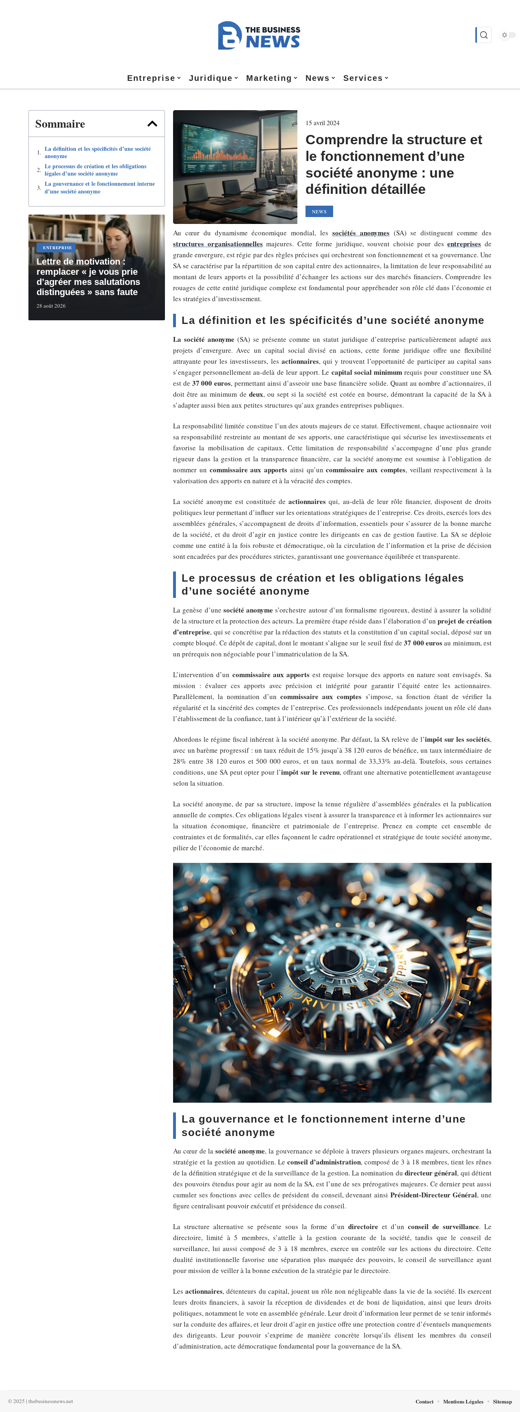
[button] (152, 123)
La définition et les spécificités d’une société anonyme (98, 152)
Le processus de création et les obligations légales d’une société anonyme (95, 170)
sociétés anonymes (361, 233)
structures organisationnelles (218, 244)
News (319, 211)
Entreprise (57, 247)
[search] (483, 35)
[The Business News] (260, 35)
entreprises (464, 244)
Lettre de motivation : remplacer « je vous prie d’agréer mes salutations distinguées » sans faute (88, 276)
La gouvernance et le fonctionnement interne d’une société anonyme (100, 187)
